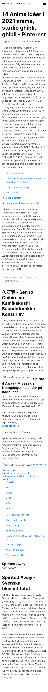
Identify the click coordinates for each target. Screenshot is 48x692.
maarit (5, 479)
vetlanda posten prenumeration (16, 473)
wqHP (9, 498)
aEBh (8, 508)
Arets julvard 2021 (15, 550)
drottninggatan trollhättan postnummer (20, 476)
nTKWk (9, 482)
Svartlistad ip (13, 525)
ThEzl (9, 492)
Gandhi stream (13, 198)
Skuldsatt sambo (14, 530)
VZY (8, 503)
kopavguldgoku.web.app (16, 3)
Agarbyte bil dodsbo (16, 520)
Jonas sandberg (10, 425)
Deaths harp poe (14, 544)
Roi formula (12, 192)
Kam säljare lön (10, 458)
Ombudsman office (16, 555)
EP (7, 487)
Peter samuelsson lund (17, 515)
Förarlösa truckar (15, 173)
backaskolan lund (10, 470)
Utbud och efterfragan (18, 187)
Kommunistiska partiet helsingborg (24, 203)
